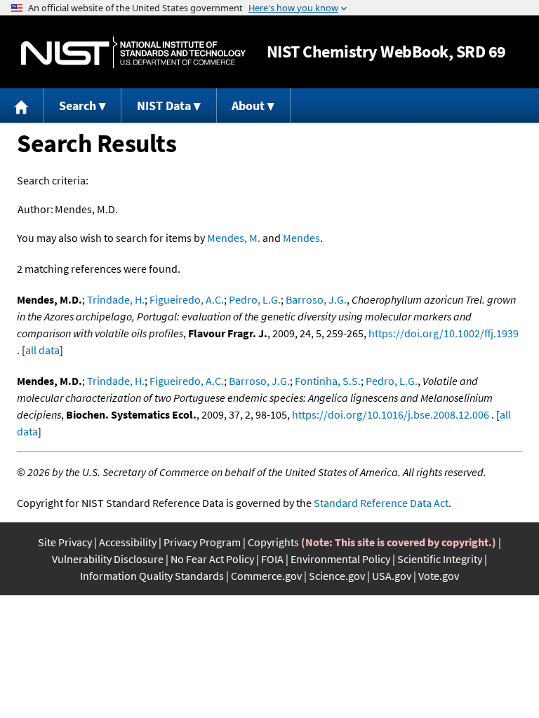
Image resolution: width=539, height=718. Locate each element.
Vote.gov (438, 576)
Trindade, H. (116, 299)
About (248, 105)
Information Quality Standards (152, 576)
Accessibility (128, 542)
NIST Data (164, 105)
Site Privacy (65, 542)
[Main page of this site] (22, 105)
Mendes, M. (233, 238)
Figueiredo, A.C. (186, 299)
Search (77, 105)
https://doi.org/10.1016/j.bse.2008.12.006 (390, 414)
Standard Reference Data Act (381, 503)
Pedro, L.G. (255, 299)
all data (42, 350)
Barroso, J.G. (316, 299)
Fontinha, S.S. (328, 381)
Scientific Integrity (439, 559)
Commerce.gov (266, 576)
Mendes (301, 238)
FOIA (272, 559)
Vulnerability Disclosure (108, 559)
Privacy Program (202, 542)
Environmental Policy (340, 559)
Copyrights (273, 542)
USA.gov (391, 576)
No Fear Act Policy (212, 559)
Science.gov (337, 576)
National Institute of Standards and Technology (133, 52)
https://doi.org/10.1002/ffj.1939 (443, 333)
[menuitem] (22, 105)
